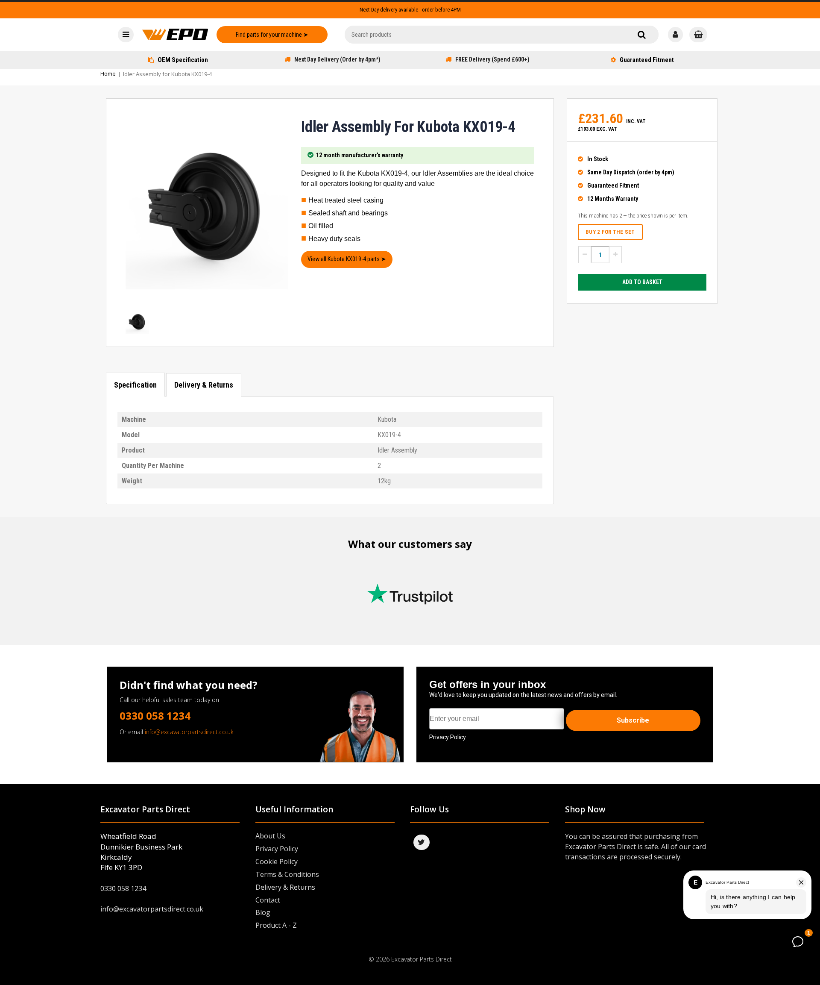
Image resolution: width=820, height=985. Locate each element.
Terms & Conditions (287, 874)
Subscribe (633, 720)
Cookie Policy (276, 861)
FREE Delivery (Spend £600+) (492, 59)
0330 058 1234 (155, 716)
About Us (270, 836)
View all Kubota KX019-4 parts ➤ (347, 259)
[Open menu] (125, 34)
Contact (267, 900)
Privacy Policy (276, 848)
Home (108, 73)
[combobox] (502, 35)
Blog (262, 912)
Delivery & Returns (203, 384)
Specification (135, 384)
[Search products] (641, 34)
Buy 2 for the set (610, 232)
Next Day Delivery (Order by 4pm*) (337, 59)
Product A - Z (276, 925)
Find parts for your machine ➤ (272, 34)
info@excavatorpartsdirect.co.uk (189, 732)
